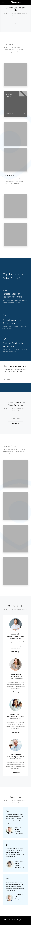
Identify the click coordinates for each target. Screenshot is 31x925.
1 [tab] (15, 24)
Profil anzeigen (15, 652)
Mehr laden (15, 423)
